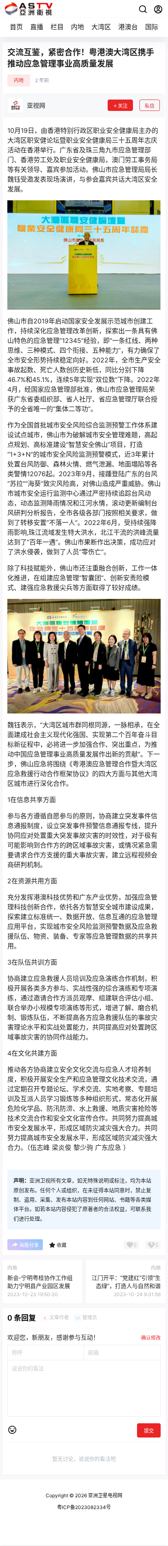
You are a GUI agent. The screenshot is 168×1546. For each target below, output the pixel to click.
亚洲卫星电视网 (104, 1495)
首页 (16, 27)
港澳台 (128, 27)
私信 (150, 106)
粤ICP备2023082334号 (84, 1507)
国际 (151, 27)
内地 (77, 27)
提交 (149, 1431)
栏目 (57, 27)
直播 (36, 27)
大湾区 (101, 27)
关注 (123, 106)
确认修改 (151, 1338)
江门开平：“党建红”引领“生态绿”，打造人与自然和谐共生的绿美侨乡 (126, 1285)
